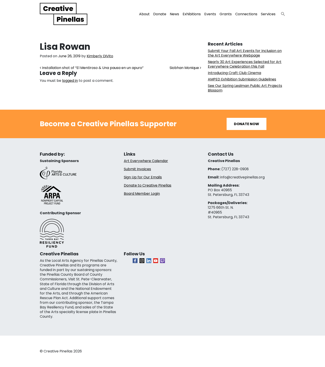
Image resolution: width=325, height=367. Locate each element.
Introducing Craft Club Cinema (234, 72)
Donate (159, 14)
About (144, 14)
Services (268, 14)
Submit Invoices (137, 169)
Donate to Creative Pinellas (147, 185)
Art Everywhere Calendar (146, 160)
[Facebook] (135, 260)
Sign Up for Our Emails (143, 177)
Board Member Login (142, 193)
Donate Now (246, 123)
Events (210, 14)
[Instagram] (142, 260)
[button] (281, 12)
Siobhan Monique (185, 67)
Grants (226, 14)
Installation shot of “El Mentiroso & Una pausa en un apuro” (92, 67)
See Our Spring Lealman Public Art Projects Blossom (245, 88)
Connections (246, 14)
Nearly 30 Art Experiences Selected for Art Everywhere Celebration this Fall (244, 64)
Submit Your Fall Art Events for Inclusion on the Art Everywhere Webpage (245, 53)
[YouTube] (155, 260)
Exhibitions (192, 14)
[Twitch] (162, 260)
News (174, 14)
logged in (70, 80)
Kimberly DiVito (100, 56)
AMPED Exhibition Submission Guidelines (242, 79)
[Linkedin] (148, 260)
